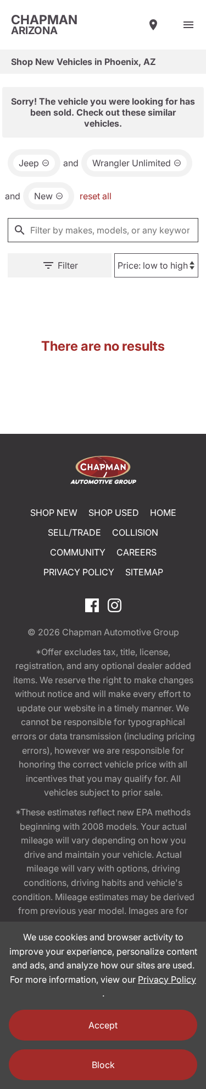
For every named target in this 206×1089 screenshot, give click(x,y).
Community (77, 552)
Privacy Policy (78, 572)
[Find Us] (153, 25)
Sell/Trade (74, 532)
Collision (135, 532)
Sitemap (144, 572)
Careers (136, 552)
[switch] (188, 25)
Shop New (53, 512)
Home (163, 512)
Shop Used (113, 512)
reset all (96, 196)
